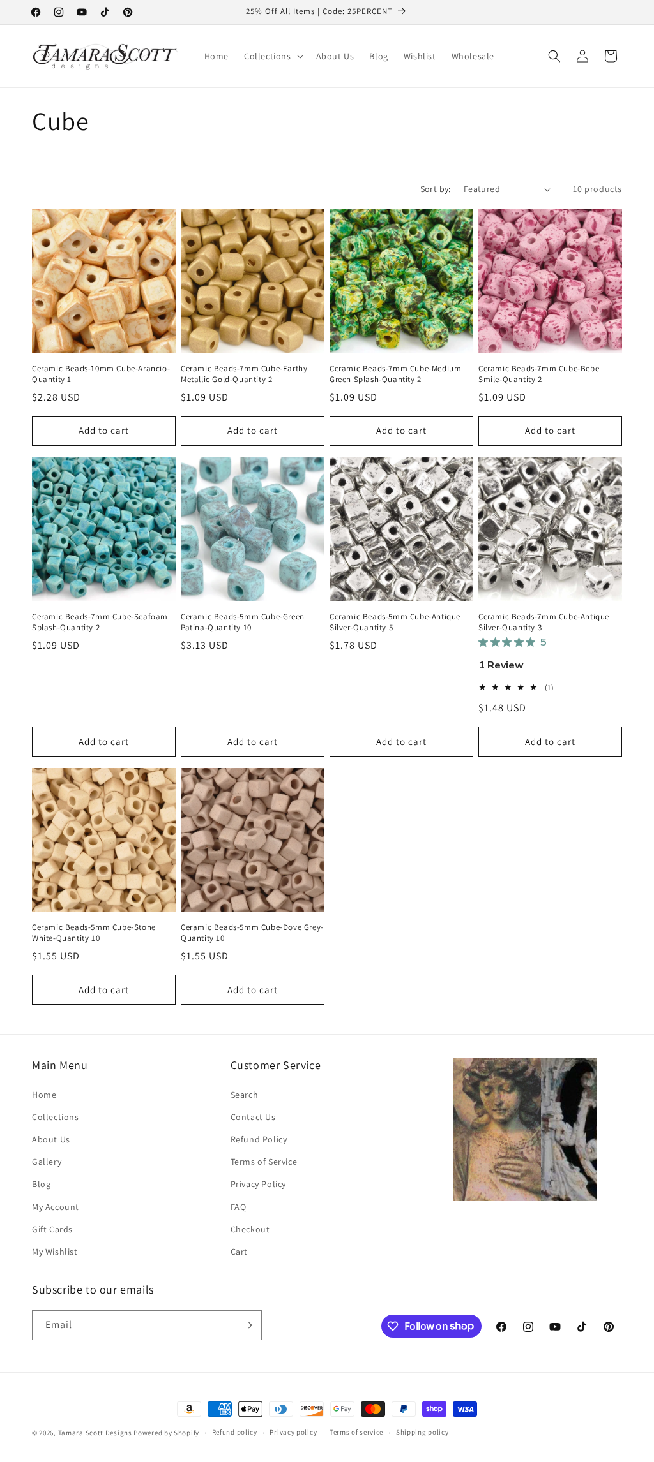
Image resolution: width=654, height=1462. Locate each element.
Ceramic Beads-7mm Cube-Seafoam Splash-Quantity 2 (100, 622)
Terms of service (356, 1432)
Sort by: (435, 189)
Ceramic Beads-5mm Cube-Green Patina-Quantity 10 (243, 622)
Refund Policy (259, 1139)
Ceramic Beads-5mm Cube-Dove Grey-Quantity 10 (252, 932)
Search (245, 1094)
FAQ (239, 1207)
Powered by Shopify (166, 1432)
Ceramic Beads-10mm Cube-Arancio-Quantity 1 (101, 374)
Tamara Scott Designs (95, 1432)
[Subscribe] (247, 1325)
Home (44, 1094)
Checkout (250, 1229)
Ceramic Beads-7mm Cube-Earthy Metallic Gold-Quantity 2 (244, 374)
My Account (55, 1207)
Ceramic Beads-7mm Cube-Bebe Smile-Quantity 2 (538, 374)
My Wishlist (55, 1251)
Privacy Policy (258, 1184)
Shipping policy (422, 1432)
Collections (55, 1117)
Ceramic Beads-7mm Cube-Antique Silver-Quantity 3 (543, 622)
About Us (51, 1139)
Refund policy (234, 1432)
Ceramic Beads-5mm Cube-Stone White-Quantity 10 (94, 932)
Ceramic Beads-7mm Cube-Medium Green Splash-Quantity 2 (395, 374)
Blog (41, 1184)
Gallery (46, 1161)
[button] (272, 56)
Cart (239, 1251)
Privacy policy (293, 1432)
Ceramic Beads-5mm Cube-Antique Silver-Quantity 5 (395, 622)
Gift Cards (52, 1229)
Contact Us (253, 1117)
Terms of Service (264, 1161)
